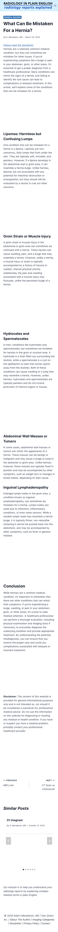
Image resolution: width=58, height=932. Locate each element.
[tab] (23, 869)
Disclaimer (15, 923)
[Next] (49, 841)
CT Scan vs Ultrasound (48, 784)
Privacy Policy (31, 923)
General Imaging (12, 17)
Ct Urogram (15, 820)
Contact (45, 923)
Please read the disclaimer (18, 45)
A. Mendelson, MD (14, 37)
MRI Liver (10, 783)
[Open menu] (55, 5)
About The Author (20, 919)
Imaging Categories (43, 919)
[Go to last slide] (8, 841)
